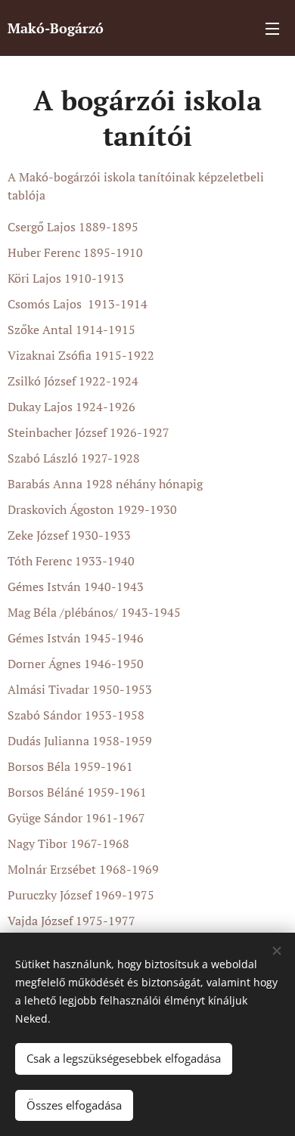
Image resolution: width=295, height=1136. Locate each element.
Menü (272, 28)
